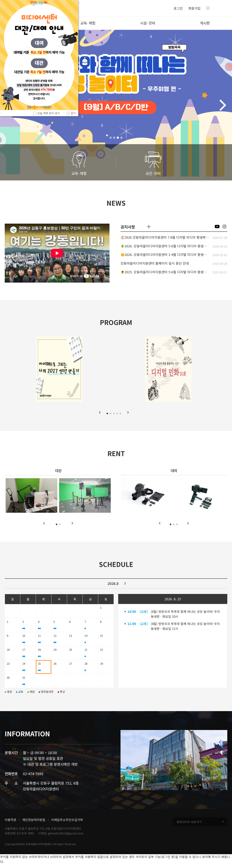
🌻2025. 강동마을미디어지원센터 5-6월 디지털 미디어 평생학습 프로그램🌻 (165, 272)
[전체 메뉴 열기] (208, 8)
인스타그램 (224, 226)
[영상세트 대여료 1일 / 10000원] (147, 495)
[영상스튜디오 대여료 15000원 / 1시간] (85, 495)
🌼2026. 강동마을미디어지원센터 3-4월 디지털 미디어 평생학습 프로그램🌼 (165, 255)
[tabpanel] (116, 105)
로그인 (178, 8)
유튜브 (217, 226)
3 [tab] (118, 138)
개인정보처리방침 (33, 819)
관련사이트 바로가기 (189, 822)
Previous (99, 412)
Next (222, 105)
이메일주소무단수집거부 (67, 819)
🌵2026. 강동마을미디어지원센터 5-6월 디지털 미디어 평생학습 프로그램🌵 (165, 246)
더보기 (149, 227)
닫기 (73, 113)
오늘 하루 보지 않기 (48, 113)
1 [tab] (110, 138)
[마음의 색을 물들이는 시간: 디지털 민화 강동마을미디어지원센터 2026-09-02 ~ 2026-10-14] (168, 369)
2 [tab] (114, 138)
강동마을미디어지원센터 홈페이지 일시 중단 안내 (155, 263)
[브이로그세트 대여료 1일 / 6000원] (201, 495)
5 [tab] (120, 413)
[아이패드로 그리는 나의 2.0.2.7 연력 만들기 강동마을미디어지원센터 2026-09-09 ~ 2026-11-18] (59, 369)
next (125, 583)
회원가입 (194, 8)
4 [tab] (121, 138)
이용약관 (10, 819)
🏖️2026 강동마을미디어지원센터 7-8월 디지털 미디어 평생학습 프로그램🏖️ (165, 237)
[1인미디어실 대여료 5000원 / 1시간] (31, 495)
